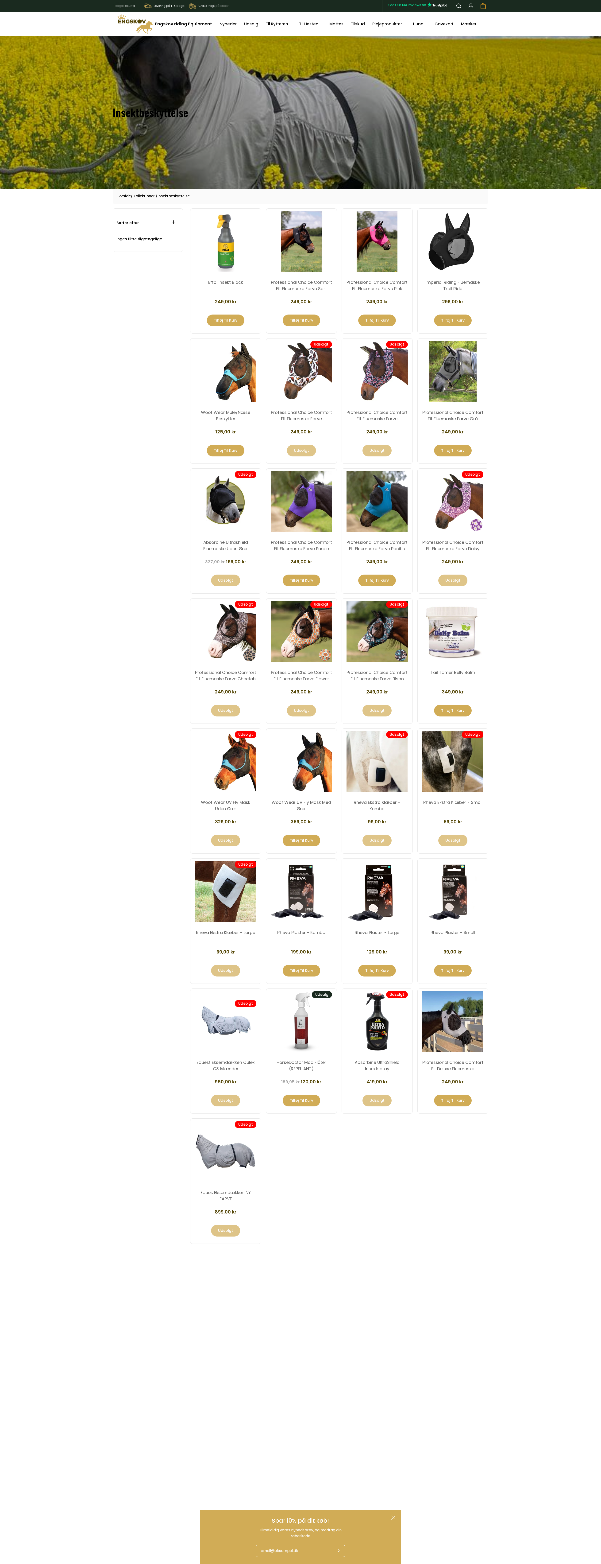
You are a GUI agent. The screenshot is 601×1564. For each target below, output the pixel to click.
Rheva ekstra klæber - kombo (377, 805)
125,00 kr (225, 431)
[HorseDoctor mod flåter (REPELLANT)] (301, 1021)
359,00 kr (301, 821)
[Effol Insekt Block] (225, 241)
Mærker (468, 24)
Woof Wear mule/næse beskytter (225, 415)
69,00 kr (225, 952)
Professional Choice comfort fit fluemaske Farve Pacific (377, 545)
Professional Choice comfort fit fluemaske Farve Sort (301, 285)
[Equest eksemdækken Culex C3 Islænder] (225, 1021)
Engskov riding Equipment (183, 24)
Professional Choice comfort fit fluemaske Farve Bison (377, 675)
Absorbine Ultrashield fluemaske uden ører (225, 545)
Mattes (336, 24)
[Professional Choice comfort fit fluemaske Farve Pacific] (377, 501)
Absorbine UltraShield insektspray (377, 1065)
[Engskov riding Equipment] (135, 24)
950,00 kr (226, 1081)
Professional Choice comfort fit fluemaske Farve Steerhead (301, 415)
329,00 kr (225, 821)
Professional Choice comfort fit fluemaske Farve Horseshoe (377, 415)
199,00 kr (225, 561)
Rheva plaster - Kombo (301, 932)
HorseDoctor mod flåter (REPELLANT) (301, 1065)
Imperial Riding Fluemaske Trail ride (453, 285)
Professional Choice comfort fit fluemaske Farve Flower (301, 675)
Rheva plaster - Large (377, 932)
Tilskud (358, 24)
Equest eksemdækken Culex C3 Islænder (225, 1065)
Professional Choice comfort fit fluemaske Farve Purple (301, 545)
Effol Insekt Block (225, 282)
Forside (124, 196)
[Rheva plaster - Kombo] (301, 891)
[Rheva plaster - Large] (377, 891)
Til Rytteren (277, 24)
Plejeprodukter (387, 24)
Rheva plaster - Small (453, 932)
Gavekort (444, 24)
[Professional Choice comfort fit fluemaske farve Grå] (453, 371)
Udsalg (251, 24)
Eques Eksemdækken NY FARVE (225, 1196)
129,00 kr (377, 952)
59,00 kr (452, 821)
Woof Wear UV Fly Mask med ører (301, 805)
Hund (418, 24)
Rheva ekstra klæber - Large (225, 932)
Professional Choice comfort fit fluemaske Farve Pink (377, 285)
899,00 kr (225, 1212)
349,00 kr (453, 692)
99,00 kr (377, 821)
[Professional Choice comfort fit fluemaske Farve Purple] (301, 501)
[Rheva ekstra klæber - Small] (453, 761)
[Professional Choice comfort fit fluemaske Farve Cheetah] (225, 631)
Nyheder (228, 24)
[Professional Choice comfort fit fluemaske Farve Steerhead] (301, 371)
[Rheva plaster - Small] (453, 891)
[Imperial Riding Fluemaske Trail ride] (453, 241)
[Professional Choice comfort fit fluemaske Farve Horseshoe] (377, 371)
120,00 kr (301, 1081)
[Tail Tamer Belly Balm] (453, 631)
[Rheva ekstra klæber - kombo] (377, 761)
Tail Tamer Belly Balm (453, 672)
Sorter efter (127, 222)
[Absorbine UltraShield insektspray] (377, 1021)
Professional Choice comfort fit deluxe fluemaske (452, 1065)
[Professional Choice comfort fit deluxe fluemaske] (453, 1021)
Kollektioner (144, 196)
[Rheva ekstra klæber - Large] (225, 891)
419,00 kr (377, 1081)
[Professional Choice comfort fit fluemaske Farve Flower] (301, 631)
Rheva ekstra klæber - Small (452, 802)
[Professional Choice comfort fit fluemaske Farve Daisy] (453, 501)
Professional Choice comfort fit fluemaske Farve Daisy (452, 545)
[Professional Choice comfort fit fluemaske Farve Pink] (377, 241)
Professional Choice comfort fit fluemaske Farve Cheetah (225, 675)
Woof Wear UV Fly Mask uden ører (225, 805)
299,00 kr (452, 301)
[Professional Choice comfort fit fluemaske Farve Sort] (301, 241)
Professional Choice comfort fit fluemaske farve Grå (452, 415)
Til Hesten (308, 24)
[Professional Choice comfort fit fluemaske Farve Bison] (377, 631)
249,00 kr (226, 301)
